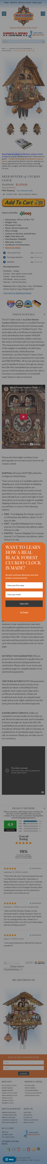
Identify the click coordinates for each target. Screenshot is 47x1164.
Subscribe (24, 603)
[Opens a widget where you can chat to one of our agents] (9, 1159)
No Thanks (24, 612)
